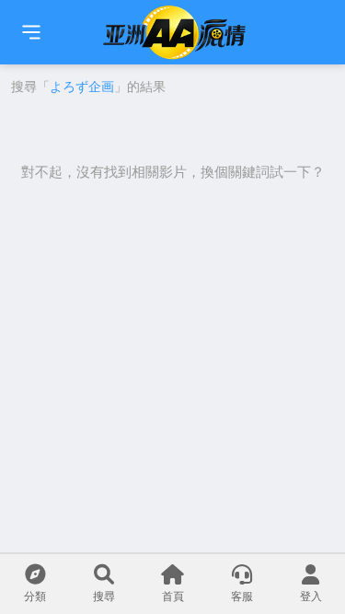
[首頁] (31, 32)
